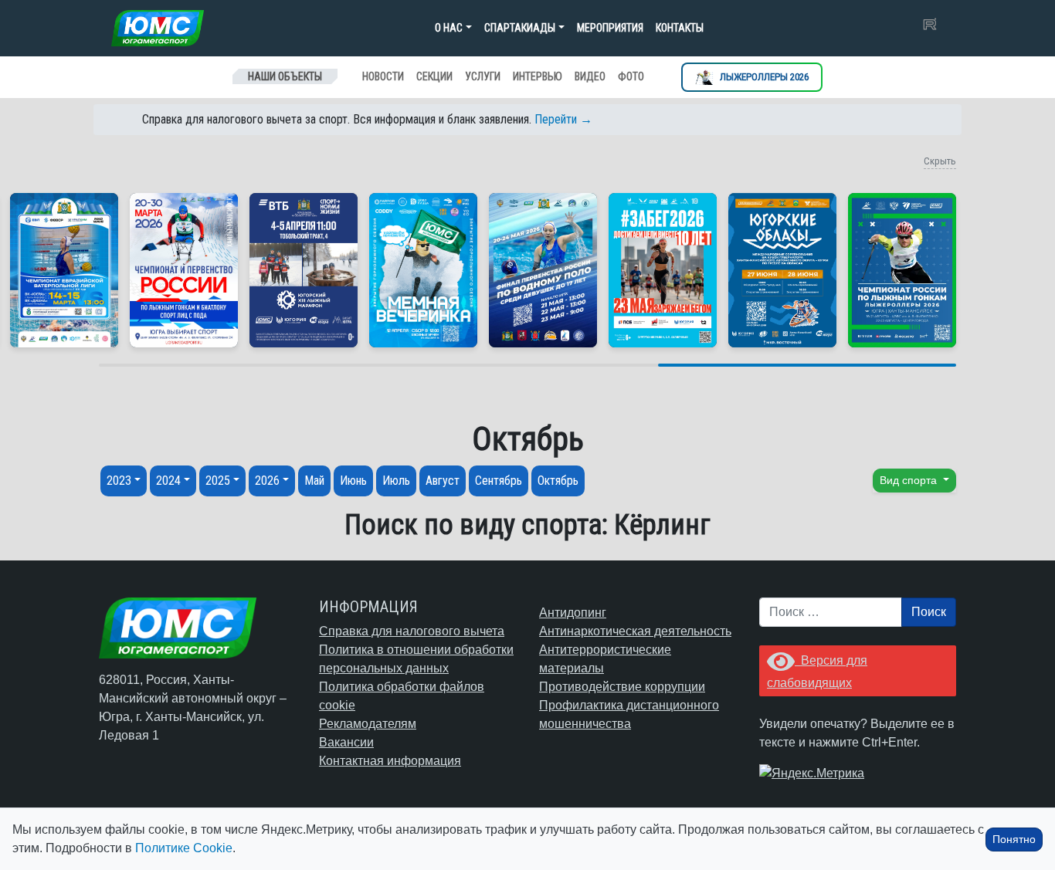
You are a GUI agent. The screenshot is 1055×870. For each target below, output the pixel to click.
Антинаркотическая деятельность (635, 631)
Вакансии (346, 742)
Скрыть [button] (940, 161)
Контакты (680, 28)
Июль (396, 480)
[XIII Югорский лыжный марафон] (303, 270)
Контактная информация (390, 760)
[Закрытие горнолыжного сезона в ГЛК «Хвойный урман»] (423, 270)
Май (314, 480)
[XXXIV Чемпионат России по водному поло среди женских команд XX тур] (64, 270)
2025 (217, 480)
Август (443, 480)
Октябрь (558, 480)
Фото (631, 76)
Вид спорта (910, 480)
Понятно (1014, 839)
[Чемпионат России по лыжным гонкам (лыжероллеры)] (902, 270)
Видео (590, 76)
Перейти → (563, 119)
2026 (267, 480)
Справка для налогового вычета (411, 631)
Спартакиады (519, 28)
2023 (119, 480)
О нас (449, 28)
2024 (168, 480)
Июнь (353, 480)
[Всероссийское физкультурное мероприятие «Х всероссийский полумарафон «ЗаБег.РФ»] (663, 270)
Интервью (537, 76)
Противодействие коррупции (622, 686)
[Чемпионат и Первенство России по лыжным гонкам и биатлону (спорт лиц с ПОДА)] (184, 270)
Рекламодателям (367, 723)
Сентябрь (498, 480)
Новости (383, 76)
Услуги (482, 76)
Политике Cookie (183, 848)
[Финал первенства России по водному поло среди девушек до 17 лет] (543, 270)
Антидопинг (572, 612)
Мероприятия (610, 28)
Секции (434, 76)
